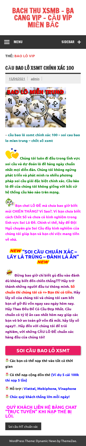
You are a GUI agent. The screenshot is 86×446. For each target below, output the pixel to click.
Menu (18, 41)
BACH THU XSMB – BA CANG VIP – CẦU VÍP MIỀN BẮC (43, 18)
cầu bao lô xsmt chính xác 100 (39, 67)
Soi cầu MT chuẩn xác (23, 426)
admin (35, 79)
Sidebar (68, 41)
